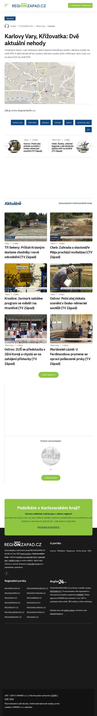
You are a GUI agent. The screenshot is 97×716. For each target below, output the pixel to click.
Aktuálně (10, 18)
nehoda (58, 123)
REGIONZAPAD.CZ (12, 593)
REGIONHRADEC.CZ (13, 617)
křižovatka (32, 123)
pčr (88, 130)
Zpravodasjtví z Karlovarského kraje (75, 203)
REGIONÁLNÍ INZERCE (49, 527)
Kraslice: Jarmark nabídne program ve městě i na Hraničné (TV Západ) (24, 303)
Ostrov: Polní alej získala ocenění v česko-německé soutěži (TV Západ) (32, 147)
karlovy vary (17, 123)
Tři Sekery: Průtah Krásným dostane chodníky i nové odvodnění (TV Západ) (24, 252)
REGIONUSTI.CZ (11, 608)
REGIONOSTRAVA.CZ (36, 612)
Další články (47, 375)
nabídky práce (14, 560)
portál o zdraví (69, 610)
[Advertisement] (48, 177)
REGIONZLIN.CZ (34, 603)
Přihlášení (61, 551)
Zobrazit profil (51, 478)
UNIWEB (80, 595)
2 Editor (13, 26)
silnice (68, 123)
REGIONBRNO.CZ (34, 598)
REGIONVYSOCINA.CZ (36, 593)
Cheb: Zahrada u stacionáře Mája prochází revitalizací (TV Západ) (71, 252)
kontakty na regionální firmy (26, 557)
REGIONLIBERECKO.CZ (14, 612)
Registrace (86, 5)
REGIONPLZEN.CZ (12, 588)
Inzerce (53, 551)
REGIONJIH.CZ (11, 598)
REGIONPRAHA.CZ (12, 603)
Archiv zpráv (81, 551)
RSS (89, 551)
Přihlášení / (76, 5)
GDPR (54, 695)
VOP (6, 699)
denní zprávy (26, 554)
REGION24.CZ (33, 617)
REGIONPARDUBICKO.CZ (37, 588)
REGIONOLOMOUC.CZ (36, 608)
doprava (45, 123)
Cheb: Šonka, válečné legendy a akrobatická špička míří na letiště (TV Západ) (62, 147)
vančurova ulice (83, 123)
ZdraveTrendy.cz (56, 614)
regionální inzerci (33, 564)
